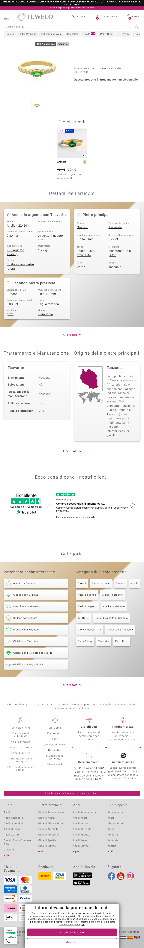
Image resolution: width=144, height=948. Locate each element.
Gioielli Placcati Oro (89, 630)
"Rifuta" (71, 919)
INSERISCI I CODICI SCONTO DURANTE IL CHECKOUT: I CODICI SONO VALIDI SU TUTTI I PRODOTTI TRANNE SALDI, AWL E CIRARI (72, 3)
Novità (89, 34)
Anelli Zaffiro (12, 835)
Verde (81, 267)
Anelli (134, 583)
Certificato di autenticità (21, 735)
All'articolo (70, 335)
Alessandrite (115, 823)
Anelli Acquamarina (85, 812)
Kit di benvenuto (21, 742)
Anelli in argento (87, 606)
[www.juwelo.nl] (123, 937)
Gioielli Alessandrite (50, 823)
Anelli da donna (87, 595)
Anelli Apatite (81, 835)
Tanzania (115, 267)
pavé (10, 314)
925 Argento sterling (15, 252)
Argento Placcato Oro (50, 237)
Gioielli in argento (112, 595)
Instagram (130, 876)
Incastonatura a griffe (120, 253)
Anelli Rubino (12, 829)
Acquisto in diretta (20, 747)
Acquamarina (116, 812)
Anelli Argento (81, 840)
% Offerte (83, 618)
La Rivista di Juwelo (55, 745)
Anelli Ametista (82, 829)
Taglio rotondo (48, 304)
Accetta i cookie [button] (72, 933)
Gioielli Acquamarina (51, 812)
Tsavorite (115, 227)
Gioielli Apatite (47, 840)
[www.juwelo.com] (137, 937)
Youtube (120, 876)
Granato (82, 227)
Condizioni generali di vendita (21, 932)
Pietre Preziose (27, 34)
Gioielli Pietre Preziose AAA (18, 842)
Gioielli (10, 34)
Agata (111, 818)
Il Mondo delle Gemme (55, 757)
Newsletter (55, 750)
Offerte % (123, 34)
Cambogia (45, 314)
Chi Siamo (55, 728)
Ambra (112, 829)
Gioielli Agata (46, 818)
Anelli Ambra (80, 823)
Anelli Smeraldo (13, 823)
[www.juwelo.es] (130, 937)
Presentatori (54, 733)
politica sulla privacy (70, 924)
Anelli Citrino (81, 846)
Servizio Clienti (21, 728)
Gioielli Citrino (47, 846)
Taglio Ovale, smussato (86, 253)
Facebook (111, 876)
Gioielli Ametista (48, 829)
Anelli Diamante (13, 818)
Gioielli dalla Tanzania (120, 630)
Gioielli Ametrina (48, 835)
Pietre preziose (101, 583)
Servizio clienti (89, 762)
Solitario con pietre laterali (20, 266)
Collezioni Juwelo (51, 34)
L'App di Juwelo (20, 753)
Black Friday (85, 641)
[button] (6, 17)
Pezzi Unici (106, 34)
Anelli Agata (80, 818)
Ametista (113, 840)
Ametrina (113, 835)
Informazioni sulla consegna (21, 760)
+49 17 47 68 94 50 (89, 768)
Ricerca (137, 27)
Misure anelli (55, 764)
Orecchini (9, 850)
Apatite (112, 846)
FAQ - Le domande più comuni (20, 768)
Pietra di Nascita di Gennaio (111, 618)
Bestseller (72, 34)
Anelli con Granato (114, 606)
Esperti (54, 739)
